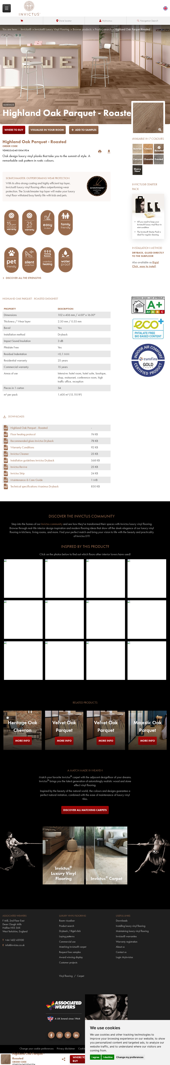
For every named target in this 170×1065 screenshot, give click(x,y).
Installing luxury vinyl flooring (130, 926)
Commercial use (67, 941)
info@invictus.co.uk (15, 945)
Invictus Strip (17, 473)
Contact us (121, 952)
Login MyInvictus (124, 957)
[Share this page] (63, 1059)
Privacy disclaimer (66, 1048)
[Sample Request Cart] (22, 20)
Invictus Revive (18, 467)
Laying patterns (67, 936)
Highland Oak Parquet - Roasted (28, 428)
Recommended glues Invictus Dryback (32, 441)
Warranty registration (126, 941)
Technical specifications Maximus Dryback (34, 486)
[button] (23, 578)
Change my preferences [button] (129, 1057)
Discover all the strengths (23, 278)
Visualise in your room (47, 130)
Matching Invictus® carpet (72, 946)
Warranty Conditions (22, 447)
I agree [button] (95, 1057)
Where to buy (13, 130)
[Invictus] (29, 8)
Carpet (80, 976)
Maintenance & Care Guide (26, 480)
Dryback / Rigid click (70, 931)
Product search (103, 29)
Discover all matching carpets (85, 810)
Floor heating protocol (23, 434)
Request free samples (70, 952)
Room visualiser (67, 920)
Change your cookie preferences (37, 1048)
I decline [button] (108, 1057)
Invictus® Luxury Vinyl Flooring (52, 29)
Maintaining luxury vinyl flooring (132, 931)
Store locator (65, 20)
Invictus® (26, 29)
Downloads (122, 920)
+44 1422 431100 (14, 940)
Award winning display (71, 957)
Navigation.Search (149, 20)
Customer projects (68, 962)
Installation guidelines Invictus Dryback (32, 460)
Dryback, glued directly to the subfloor (148, 254)
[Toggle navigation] (6, 8)
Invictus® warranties (126, 936)
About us (120, 946)
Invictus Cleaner (19, 454)
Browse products (82, 29)
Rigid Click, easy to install (145, 264)
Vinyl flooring (66, 976)
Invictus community (51, 524)
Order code (10, 146)
